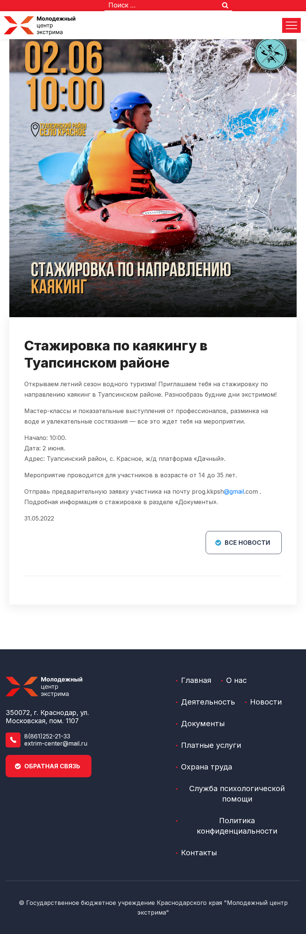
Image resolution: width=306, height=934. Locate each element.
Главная (196, 680)
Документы (203, 723)
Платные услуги (211, 745)
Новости (266, 701)
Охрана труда (206, 766)
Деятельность (208, 701)
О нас (236, 680)
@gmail (234, 491)
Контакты (199, 852)
